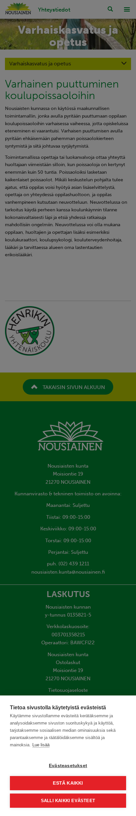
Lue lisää (41, 744)
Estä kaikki (68, 783)
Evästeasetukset (68, 765)
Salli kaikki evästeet (68, 800)
